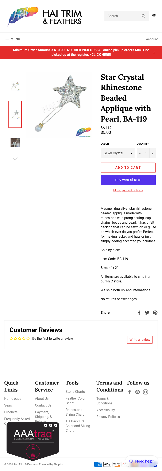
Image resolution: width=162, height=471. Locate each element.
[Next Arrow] (15, 159)
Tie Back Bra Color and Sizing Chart (78, 426)
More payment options (128, 190)
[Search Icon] (143, 16)
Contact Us (43, 405)
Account (152, 39)
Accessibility (105, 410)
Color (105, 143)
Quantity (143, 143)
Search (9, 405)
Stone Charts (75, 392)
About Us (42, 399)
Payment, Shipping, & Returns (43, 416)
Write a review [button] (140, 340)
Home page (12, 399)
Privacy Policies (108, 417)
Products (11, 412)
